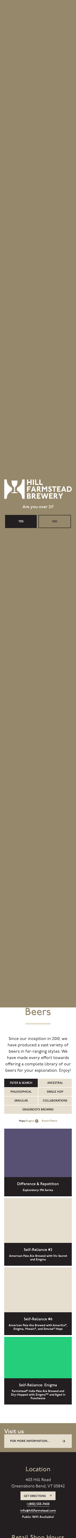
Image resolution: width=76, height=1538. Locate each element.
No (54, 786)
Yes (20, 786)
